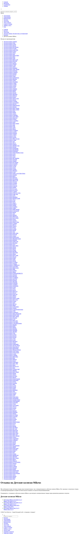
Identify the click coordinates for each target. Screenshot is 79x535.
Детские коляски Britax (10, 91)
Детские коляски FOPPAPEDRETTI (13, 273)
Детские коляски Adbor (10, 208)
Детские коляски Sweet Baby (11, 102)
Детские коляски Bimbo (10, 327)
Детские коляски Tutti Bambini (12, 401)
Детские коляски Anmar (10, 86)
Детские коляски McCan (10, 304)
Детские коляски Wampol (10, 274)
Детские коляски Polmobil (10, 449)
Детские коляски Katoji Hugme (12, 473)
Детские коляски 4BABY (10, 331)
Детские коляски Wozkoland (11, 398)
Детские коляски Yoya (9, 244)
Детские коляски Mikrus (10, 295)
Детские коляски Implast (10, 463)
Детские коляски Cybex (10, 136)
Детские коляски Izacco (10, 290)
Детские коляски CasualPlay (11, 120)
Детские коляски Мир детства (11, 138)
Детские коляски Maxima (10, 79)
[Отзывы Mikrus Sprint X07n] (11, 505)
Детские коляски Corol (10, 172)
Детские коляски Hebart (10, 413)
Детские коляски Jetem (10, 52)
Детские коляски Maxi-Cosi (11, 180)
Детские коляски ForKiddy (11, 283)
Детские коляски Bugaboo (10, 243)
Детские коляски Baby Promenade (12, 313)
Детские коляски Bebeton (10, 240)
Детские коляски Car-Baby (11, 262)
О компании (7, 4)
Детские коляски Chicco (10, 51)
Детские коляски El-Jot (10, 423)
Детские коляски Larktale (10, 466)
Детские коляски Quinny (10, 119)
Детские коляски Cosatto (10, 84)
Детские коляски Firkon (10, 381)
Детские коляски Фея (9, 479)
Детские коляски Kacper (10, 337)
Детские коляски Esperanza (11, 151)
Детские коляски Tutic (9, 333)
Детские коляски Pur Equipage (11, 445)
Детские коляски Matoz (10, 254)
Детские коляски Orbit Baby (11, 362)
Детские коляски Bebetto (10, 63)
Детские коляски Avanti (10, 166)
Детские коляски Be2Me (10, 251)
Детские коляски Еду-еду (10, 188)
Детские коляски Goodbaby (11, 130)
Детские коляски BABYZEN (11, 237)
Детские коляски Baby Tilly (11, 363)
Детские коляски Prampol (10, 133)
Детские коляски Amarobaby (11, 438)
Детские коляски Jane (9, 54)
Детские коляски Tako (9, 43)
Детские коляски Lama (10, 340)
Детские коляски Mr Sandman (11, 158)
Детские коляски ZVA (9, 395)
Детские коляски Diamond (10, 412)
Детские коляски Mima (10, 305)
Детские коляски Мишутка (11, 216)
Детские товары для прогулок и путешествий (16, 33)
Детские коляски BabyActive (11, 268)
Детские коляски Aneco (10, 236)
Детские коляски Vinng (10, 404)
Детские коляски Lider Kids (11, 50)
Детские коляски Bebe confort (11, 109)
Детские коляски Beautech (10, 341)
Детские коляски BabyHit (10, 61)
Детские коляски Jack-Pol (10, 279)
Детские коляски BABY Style (11, 315)
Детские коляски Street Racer (11, 347)
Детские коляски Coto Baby (11, 322)
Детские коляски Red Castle (11, 255)
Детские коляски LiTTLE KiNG (12, 462)
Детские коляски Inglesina (10, 70)
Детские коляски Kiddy (10, 258)
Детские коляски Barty (10, 365)
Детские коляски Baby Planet (11, 372)
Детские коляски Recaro (10, 256)
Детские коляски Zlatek (10, 343)
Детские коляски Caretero (10, 191)
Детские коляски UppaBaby (11, 277)
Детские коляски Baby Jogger (11, 123)
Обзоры (6, 6)
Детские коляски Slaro (9, 111)
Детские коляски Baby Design (11, 108)
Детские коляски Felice (10, 417)
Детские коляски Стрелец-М (11, 211)
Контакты (6, 3)
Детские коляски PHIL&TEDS (12, 105)
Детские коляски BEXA (10, 225)
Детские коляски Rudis (10, 388)
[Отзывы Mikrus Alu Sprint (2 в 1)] (13, 499)
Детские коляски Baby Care (11, 59)
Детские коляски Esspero (10, 73)
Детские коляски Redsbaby (11, 390)
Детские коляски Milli (9, 269)
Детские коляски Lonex (10, 62)
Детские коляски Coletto (10, 83)
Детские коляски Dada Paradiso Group (13, 152)
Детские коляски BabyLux (10, 291)
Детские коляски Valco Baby (11, 116)
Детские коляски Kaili (9, 201)
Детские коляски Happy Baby (11, 55)
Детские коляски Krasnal (10, 467)
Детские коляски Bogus (10, 212)
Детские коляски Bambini (10, 329)
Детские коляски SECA (10, 143)
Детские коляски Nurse (10, 219)
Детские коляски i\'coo (9, 409)
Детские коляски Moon (10, 272)
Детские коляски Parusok (10, 280)
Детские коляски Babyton (10, 177)
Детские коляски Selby (10, 259)
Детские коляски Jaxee (10, 474)
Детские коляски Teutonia (10, 88)
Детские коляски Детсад (10, 406)
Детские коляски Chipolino (11, 115)
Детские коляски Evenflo (10, 419)
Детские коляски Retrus (10, 248)
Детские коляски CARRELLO (12, 265)
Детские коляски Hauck (10, 45)
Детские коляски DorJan (10, 147)
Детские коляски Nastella (10, 175)
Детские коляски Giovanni (10, 416)
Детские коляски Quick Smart (11, 352)
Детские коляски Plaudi (10, 230)
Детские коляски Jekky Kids (11, 233)
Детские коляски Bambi (10, 373)
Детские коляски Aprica (10, 113)
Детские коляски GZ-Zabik (11, 415)
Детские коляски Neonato (10, 159)
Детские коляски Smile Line (11, 241)
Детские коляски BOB (9, 326)
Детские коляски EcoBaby (10, 206)
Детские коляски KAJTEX (11, 190)
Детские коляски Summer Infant (12, 399)
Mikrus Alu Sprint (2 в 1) (10, 501)
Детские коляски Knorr (10, 361)
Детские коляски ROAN (10, 104)
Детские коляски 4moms (10, 476)
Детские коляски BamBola (10, 197)
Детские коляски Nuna (10, 288)
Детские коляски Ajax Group (11, 351)
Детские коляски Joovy (10, 202)
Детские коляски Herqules (10, 330)
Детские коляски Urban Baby (11, 306)
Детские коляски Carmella (10, 355)
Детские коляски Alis (9, 213)
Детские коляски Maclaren (10, 94)
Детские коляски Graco (10, 87)
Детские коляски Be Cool (10, 429)
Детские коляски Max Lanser (11, 458)
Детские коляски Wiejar (10, 247)
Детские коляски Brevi (10, 176)
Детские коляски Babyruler (11, 431)
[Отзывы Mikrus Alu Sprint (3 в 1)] (13, 502)
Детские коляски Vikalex (10, 161)
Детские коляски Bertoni (10, 107)
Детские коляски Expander (11, 163)
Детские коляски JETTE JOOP (12, 345)
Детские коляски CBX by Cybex (12, 193)
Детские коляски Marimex (10, 170)
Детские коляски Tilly (9, 391)
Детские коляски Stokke (10, 205)
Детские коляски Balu (9, 367)
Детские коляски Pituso (10, 249)
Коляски (6, 35)
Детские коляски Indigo (10, 112)
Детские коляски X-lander (10, 101)
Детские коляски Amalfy (10, 169)
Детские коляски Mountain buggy (12, 238)
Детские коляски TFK (9, 126)
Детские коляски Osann (10, 387)
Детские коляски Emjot (10, 420)
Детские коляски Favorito (10, 383)
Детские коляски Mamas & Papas (12, 349)
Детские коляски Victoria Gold (11, 369)
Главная (6, 2)
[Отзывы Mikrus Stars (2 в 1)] (11, 508)
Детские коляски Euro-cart (10, 294)
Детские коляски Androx (10, 134)
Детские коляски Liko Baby (11, 266)
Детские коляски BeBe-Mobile (11, 209)
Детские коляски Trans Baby (11, 397)
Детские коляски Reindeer (10, 68)
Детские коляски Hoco (10, 155)
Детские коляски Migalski (10, 456)
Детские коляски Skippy (10, 374)
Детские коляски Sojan (10, 168)
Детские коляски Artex (10, 338)
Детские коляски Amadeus (10, 284)
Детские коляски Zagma (10, 408)
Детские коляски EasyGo (10, 184)
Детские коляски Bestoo (10, 293)
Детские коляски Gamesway (11, 312)
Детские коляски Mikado (10, 370)
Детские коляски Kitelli (10, 469)
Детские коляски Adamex (10, 41)
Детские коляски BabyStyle (11, 430)
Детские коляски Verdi (9, 66)
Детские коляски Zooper (10, 137)
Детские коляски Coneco (10, 165)
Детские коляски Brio (9, 358)
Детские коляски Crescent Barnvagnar (13, 309)
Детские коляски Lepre (10, 465)
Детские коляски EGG (9, 424)
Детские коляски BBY (9, 384)
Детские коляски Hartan (10, 100)
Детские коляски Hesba (10, 442)
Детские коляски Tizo (9, 231)
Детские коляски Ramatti (10, 411)
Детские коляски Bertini (10, 426)
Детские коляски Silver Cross (11, 98)
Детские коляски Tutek (10, 76)
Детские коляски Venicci (10, 226)
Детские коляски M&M (10, 447)
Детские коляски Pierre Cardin (11, 298)
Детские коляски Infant (10, 477)
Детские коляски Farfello (10, 270)
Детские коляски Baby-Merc (11, 245)
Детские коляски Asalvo (10, 437)
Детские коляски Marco (10, 459)
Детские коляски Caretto (10, 229)
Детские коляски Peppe (10, 227)
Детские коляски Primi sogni (11, 448)
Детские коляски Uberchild (11, 402)
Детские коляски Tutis (9, 58)
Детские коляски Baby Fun (11, 434)
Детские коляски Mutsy (10, 129)
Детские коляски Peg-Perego (11, 47)
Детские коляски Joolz (9, 122)
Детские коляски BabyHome (11, 348)
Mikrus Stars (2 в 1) (8, 509)
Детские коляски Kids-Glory (11, 472)
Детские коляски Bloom (10, 377)
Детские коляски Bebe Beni (11, 356)
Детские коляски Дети (9, 200)
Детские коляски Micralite (10, 281)
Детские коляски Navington (11, 179)
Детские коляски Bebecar (10, 95)
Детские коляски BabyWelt (11, 252)
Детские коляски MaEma (10, 359)
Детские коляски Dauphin (10, 318)
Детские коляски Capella (10, 131)
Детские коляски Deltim (10, 187)
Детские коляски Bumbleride (11, 150)
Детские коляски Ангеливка (11, 405)
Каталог (6, 30)
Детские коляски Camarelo (11, 72)
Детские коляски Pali (9, 452)
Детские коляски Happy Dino (11, 222)
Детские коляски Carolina (10, 223)
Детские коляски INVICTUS (11, 366)
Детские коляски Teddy (10, 80)
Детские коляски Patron (10, 297)
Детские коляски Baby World (11, 316)
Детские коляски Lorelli (10, 386)
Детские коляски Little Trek (11, 194)
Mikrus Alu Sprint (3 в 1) (10, 504)
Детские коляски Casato (10, 354)
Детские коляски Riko (9, 57)
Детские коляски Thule (10, 394)
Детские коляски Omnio (10, 454)
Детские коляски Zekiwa (10, 144)
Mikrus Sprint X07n (9, 506)
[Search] (16, 11)
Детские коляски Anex (10, 156)
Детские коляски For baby (10, 376)
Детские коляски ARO (10, 127)
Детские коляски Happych (10, 118)
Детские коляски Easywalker (11, 218)
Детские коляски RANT (10, 75)
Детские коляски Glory (10, 154)
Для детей (6, 32)
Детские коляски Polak (10, 451)
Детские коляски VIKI (9, 311)
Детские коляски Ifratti (9, 444)
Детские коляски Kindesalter (11, 148)
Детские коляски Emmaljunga (11, 77)
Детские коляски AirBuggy (11, 440)
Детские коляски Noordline (11, 82)
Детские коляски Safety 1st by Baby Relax (14, 173)
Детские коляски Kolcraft (10, 234)
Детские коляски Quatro (10, 301)
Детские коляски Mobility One (11, 145)
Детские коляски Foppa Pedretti (12, 379)
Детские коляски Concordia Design (13, 323)
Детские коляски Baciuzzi (10, 276)
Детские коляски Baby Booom (11, 436)
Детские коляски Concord (10, 186)
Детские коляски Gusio (10, 287)
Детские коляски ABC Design (11, 69)
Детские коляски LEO (9, 195)
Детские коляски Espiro (10, 97)
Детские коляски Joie (9, 141)
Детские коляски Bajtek (10, 261)
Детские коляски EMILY (10, 204)
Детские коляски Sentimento (11, 286)
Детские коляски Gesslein (10, 183)
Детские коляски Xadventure (11, 344)
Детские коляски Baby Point (11, 433)
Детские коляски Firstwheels (11, 380)
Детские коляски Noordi (10, 93)
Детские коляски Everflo (10, 48)
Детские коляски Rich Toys (11, 299)
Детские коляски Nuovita (10, 181)
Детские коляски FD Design (11, 162)
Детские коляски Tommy (10, 308)
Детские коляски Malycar (10, 461)
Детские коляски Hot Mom (11, 427)
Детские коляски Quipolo (10, 263)
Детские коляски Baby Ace (11, 320)
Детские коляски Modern (10, 215)
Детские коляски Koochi (10, 336)
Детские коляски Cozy (9, 319)
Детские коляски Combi (10, 140)
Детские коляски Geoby (10, 44)
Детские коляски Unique (10, 392)
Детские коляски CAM (10, 65)
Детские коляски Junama (10, 220)
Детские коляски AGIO (10, 441)
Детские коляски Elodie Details (12, 422)
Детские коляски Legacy (10, 334)
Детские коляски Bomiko (10, 324)
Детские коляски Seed (9, 302)
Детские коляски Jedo (9, 125)
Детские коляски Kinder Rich (11, 470)
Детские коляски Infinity (10, 90)
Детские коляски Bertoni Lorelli (12, 198)
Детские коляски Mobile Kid (11, 455)
